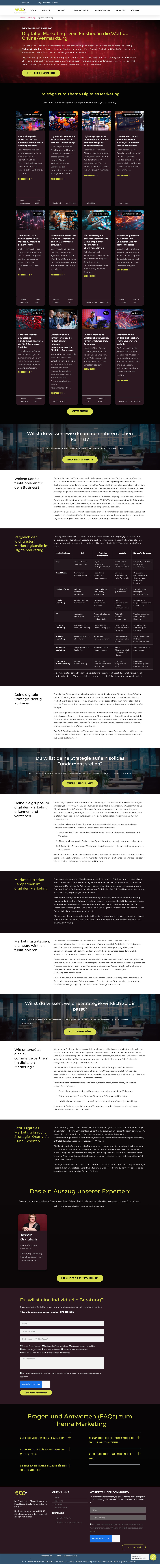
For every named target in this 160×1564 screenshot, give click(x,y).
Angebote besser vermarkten (83, 1346)
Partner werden (102, 10)
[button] (80, 411)
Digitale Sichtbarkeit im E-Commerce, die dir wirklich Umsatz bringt (63, 139)
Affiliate (23, 1253)
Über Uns (120, 10)
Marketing (31, 18)
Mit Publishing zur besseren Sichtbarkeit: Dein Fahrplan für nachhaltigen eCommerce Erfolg (96, 241)
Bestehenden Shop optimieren (56, 1346)
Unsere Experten (81, 10)
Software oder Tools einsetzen (75, 1349)
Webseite (31, 1260)
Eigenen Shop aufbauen (31, 1346)
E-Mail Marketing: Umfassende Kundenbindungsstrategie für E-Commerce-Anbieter (30, 340)
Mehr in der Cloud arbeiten (32, 1353)
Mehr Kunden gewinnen (31, 1349)
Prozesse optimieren (52, 1349)
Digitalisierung (35, 1253)
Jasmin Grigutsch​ (28, 1237)
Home (33, 10)
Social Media (37, 1257)
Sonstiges (66, 1353)
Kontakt (135, 10)
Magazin (46, 10)
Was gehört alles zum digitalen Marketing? (42, 1438)
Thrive (23, 1260)
